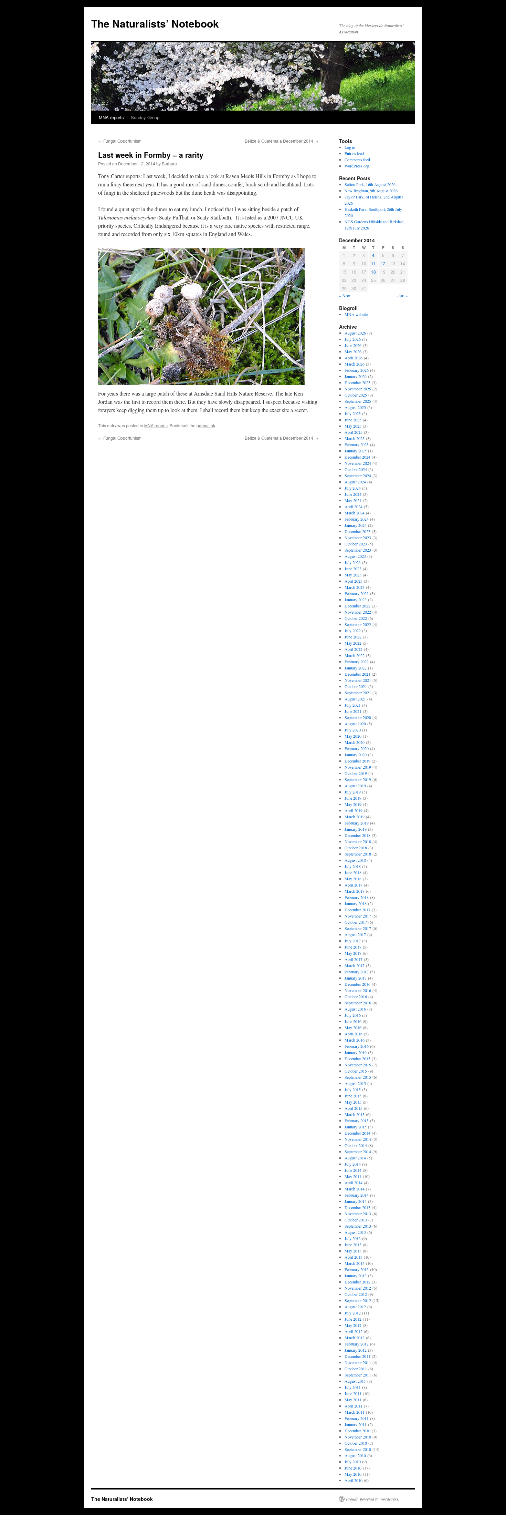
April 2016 (353, 1033)
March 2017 (355, 965)
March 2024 (355, 512)
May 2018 (353, 878)
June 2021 (353, 711)
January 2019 (356, 829)
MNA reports (111, 117)
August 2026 (355, 333)
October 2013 (356, 1219)
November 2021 (358, 680)
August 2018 (355, 860)
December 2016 (357, 984)
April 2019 (353, 810)
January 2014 (356, 1201)
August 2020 (355, 723)
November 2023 (358, 537)
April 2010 (353, 1480)
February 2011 (357, 1418)
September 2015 (358, 1077)
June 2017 (353, 947)
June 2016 (353, 1021)
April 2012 (353, 1331)
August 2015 (355, 1083)
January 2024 (356, 525)
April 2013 (353, 1257)
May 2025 (353, 426)
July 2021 (353, 705)
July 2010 (353, 1461)
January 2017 (356, 978)
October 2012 (356, 1294)
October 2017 (356, 922)
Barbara (169, 163)
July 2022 (353, 630)
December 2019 (357, 761)
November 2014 (358, 1139)
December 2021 (357, 674)
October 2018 (356, 847)
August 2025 (355, 407)
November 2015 (358, 1064)
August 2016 (355, 1009)
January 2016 (356, 1052)
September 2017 (358, 928)
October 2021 (356, 686)
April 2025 (353, 432)
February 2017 (357, 971)
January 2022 (356, 668)
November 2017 (358, 916)
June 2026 (353, 345)
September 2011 (358, 1375)
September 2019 (358, 779)
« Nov (344, 295)
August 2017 (355, 934)
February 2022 (357, 661)
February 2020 (357, 748)
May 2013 (353, 1250)
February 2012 (357, 1344)
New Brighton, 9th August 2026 (371, 190)
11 (373, 263)
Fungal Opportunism (119, 141)
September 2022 (358, 624)
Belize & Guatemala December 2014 (281, 141)
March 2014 (355, 1188)
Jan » (403, 295)
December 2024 (357, 457)
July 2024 (353, 488)
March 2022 (355, 655)
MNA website (356, 314)
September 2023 (358, 550)
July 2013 (353, 1238)
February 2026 (357, 370)
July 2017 (353, 940)
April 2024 (353, 506)
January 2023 (356, 599)
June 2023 (353, 568)
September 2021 (358, 692)
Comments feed (357, 159)
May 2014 (353, 1176)
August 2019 (355, 785)
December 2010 (357, 1430)
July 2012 (353, 1313)
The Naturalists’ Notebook (155, 23)
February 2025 (357, 444)
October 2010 (356, 1443)
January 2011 (356, 1424)
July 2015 (353, 1089)
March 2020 (355, 742)
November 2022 (358, 612)
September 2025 (358, 401)
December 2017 (357, 909)
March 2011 (355, 1412)
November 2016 (358, 990)
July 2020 (353, 730)
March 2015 (355, 1114)
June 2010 (353, 1468)
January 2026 (356, 376)
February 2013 (357, 1269)
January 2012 (356, 1350)
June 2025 (353, 419)
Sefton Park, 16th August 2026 (370, 184)
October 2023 (356, 543)
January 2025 (356, 450)
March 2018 (355, 891)
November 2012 (358, 1288)
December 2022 (357, 605)
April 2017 (353, 959)
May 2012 (353, 1325)
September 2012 (358, 1300)
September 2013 (358, 1226)
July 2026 (353, 339)
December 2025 (357, 382)
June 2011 (353, 1393)
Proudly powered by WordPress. (372, 1499)
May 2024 (353, 500)
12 (383, 263)
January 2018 (356, 903)
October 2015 (356, 1071)
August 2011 (355, 1381)
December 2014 (357, 1133)
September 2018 (358, 854)
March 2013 (355, 1263)
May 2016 (353, 1027)
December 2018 (357, 835)
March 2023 (355, 587)
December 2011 (357, 1356)
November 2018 (358, 841)
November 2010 (358, 1437)
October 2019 (356, 773)
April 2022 (353, 649)
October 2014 (356, 1145)
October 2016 (356, 996)
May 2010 (353, 1474)
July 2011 (353, 1387)
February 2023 (357, 593)
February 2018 (357, 897)
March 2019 (355, 816)
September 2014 (358, 1151)
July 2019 (353, 792)
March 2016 (355, 1040)
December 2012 (357, 1281)
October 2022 (356, 618)
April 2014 (353, 1182)
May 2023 (353, 574)
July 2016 (353, 1015)
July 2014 (353, 1164)
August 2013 (355, 1232)
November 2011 (358, 1362)
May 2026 (353, 351)
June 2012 (353, 1319)
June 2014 (353, 1170)
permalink (206, 425)
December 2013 (357, 1207)
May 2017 (353, 953)
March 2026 (355, 364)
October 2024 (356, 469)
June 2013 (353, 1244)
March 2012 (355, 1337)
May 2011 (353, 1399)
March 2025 (355, 438)
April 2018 (353, 885)
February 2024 (357, 519)
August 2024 (355, 481)
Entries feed (354, 153)
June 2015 (353, 1095)
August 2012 (355, 1306)
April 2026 (353, 357)
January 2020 (356, 754)
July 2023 (353, 562)
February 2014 (357, 1195)
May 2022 (353, 643)
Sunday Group (145, 117)
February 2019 (357, 823)
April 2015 (353, 1108)
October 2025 (356, 395)
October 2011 (356, 1368)
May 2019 (353, 804)
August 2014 (355, 1157)
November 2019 (358, 767)
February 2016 (357, 1046)
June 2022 (353, 636)
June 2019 (353, 798)
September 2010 (358, 1449)
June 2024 (353, 494)
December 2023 (357, 531)
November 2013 (358, 1213)
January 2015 (356, 1126)
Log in (350, 147)
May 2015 (353, 1102)
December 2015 (357, 1058)
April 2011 (353, 1406)
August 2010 (355, 1455)
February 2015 (357, 1120)
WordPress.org (357, 165)
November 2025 (358, 388)
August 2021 (355, 699)
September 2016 (358, 1002)
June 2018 (353, 872)
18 (373, 272)
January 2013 (356, 1275)
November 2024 (358, 463)
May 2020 (353, 736)
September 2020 (358, 717)
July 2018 (353, 866)
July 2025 (353, 413)
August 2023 (355, 556)
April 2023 (353, 581)
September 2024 (358, 475)
